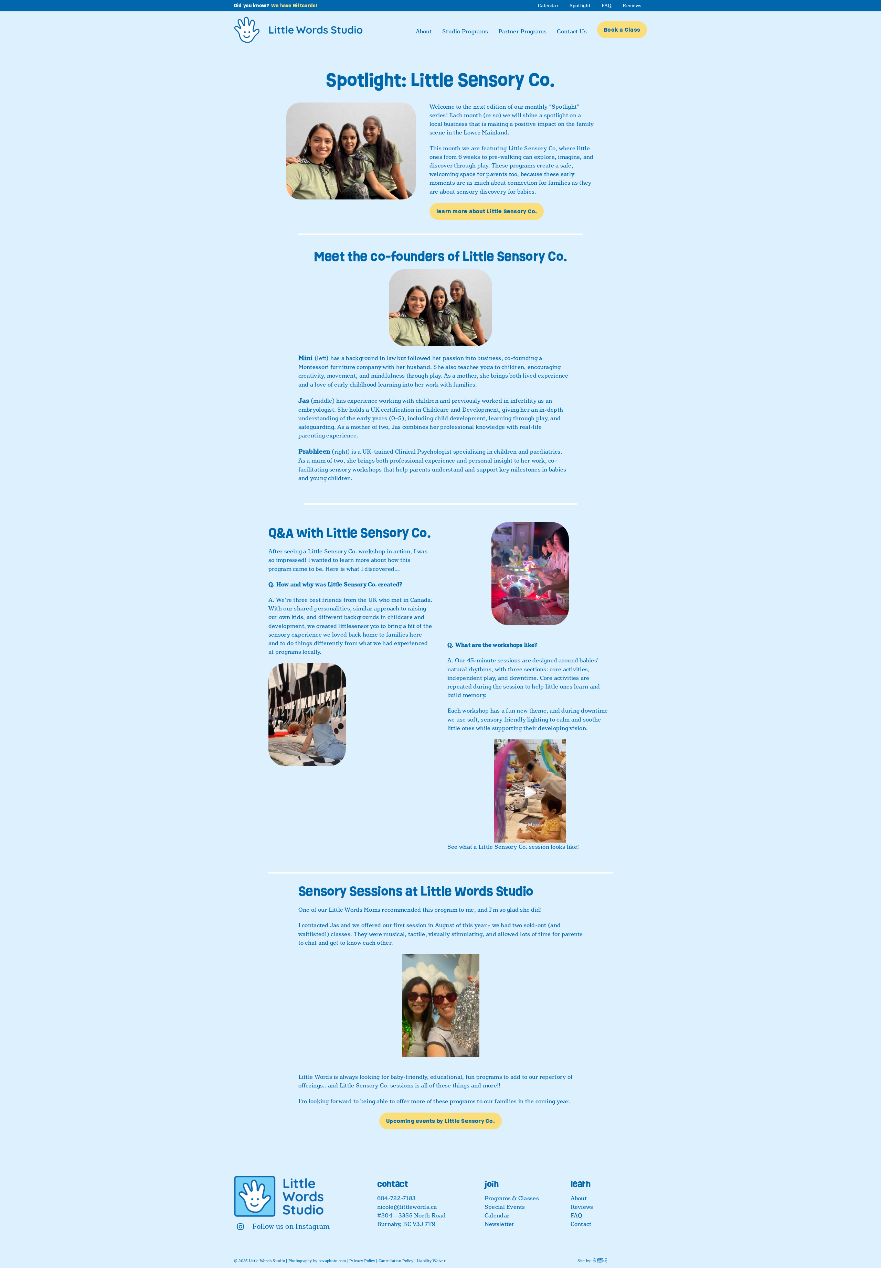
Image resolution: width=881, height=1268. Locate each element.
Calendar (497, 1215)
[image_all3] (351, 105)
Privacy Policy (362, 1260)
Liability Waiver (431, 1260)
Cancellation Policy (396, 1260)
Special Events (505, 1207)
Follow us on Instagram (291, 1226)
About (579, 1198)
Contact (581, 1224)
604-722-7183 (396, 1198)
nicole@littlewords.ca (407, 1207)
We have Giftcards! (294, 5)
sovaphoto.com (332, 1260)
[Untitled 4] (530, 742)
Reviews (582, 1207)
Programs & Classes (512, 1198)
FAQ (577, 1215)
